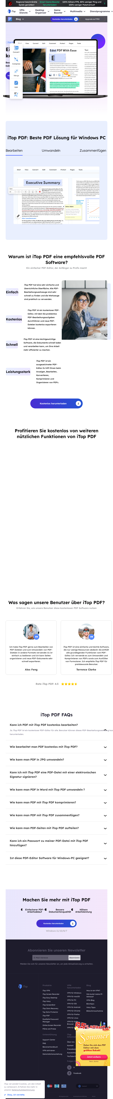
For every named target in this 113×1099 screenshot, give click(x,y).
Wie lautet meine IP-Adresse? (94, 995)
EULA (93, 1096)
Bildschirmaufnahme (94, 1011)
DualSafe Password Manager (50, 1020)
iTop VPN (46, 990)
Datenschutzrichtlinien (80, 1096)
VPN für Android (73, 1007)
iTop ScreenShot (49, 1005)
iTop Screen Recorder (51, 994)
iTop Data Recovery (50, 1008)
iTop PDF (46, 1016)
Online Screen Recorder (52, 1025)
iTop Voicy (47, 1001)
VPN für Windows (74, 993)
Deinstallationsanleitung (52, 1054)
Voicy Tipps (90, 1007)
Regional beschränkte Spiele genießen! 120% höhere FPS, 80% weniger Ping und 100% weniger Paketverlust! (58, 3)
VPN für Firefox (73, 1014)
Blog (18, 19)
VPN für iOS (72, 1004)
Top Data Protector (50, 1012)
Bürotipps (90, 1004)
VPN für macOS (73, 996)
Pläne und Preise (49, 1029)
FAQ (44, 1043)
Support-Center (49, 1040)
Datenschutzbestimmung (23, 1090)
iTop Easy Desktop (50, 998)
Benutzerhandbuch (50, 1047)
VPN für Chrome (73, 1011)
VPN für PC (71, 1000)
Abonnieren (74, 958)
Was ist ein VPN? (93, 990)
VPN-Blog (90, 1000)
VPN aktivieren (49, 1050)
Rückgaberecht (63, 1096)
